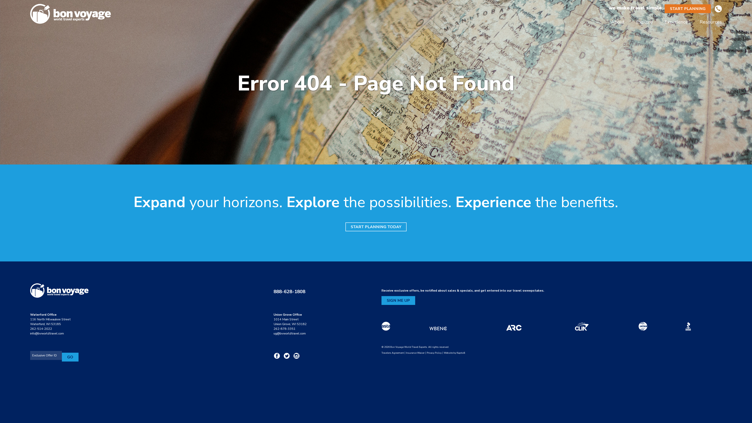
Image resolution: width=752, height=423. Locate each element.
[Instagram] (296, 354)
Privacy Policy (434, 353)
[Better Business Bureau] (688, 326)
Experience (676, 22)
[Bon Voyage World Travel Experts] (174, 14)
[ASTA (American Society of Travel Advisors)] (385, 326)
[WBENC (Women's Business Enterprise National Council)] (438, 326)
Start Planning (688, 8)
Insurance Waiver (415, 353)
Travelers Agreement (392, 353)
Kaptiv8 (461, 352)
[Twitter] (288, 354)
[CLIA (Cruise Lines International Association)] (582, 326)
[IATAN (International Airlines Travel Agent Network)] (643, 326)
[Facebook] (278, 354)
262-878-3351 (285, 329)
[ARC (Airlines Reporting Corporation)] (514, 326)
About (618, 22)
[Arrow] (376, 109)
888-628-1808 (289, 291)
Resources (711, 22)
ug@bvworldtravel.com (290, 333)
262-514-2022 (41, 329)
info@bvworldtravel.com (47, 333)
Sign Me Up (398, 300)
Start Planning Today (376, 227)
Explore (644, 22)
